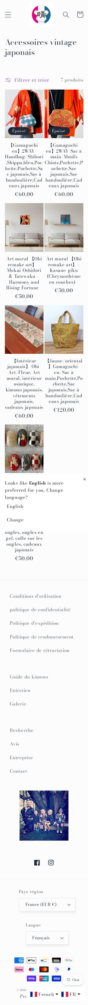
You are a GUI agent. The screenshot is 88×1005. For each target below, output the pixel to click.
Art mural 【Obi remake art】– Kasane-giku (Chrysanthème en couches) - (64, 270)
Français (40, 938)
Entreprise (21, 757)
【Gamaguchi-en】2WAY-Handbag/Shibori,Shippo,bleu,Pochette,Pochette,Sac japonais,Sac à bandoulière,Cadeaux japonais (24, 165)
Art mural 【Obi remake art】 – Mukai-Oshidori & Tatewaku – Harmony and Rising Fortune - (24, 273)
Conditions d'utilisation (36, 596)
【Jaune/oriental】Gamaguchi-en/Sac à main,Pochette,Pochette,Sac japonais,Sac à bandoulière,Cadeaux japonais (64, 381)
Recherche (22, 730)
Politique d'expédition (34, 623)
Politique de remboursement (42, 637)
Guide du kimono (29, 677)
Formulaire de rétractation (40, 650)
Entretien (20, 690)
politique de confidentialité (40, 609)
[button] (8, 15)
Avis (14, 744)
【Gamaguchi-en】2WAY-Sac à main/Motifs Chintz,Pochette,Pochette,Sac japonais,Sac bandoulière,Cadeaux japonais (64, 165)
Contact (18, 771)
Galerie (18, 704)
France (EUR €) (40, 904)
